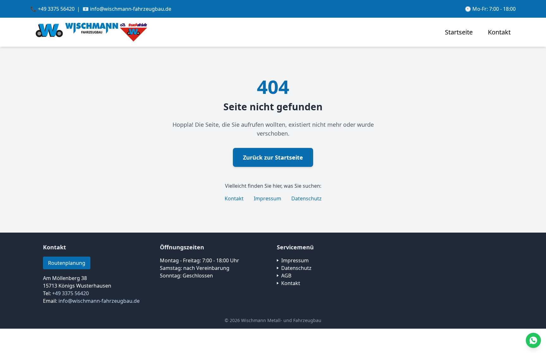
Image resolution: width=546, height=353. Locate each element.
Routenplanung (66, 262)
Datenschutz (306, 198)
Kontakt (499, 32)
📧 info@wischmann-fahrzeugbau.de (126, 8)
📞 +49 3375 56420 (52, 8)
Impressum (267, 198)
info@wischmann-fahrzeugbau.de (99, 300)
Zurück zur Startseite (273, 157)
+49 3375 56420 (70, 293)
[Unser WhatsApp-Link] (533, 340)
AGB (286, 275)
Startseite (459, 32)
